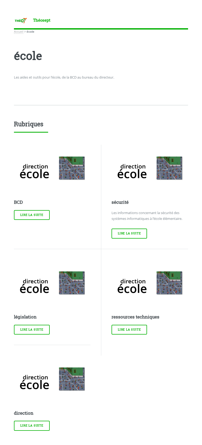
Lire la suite (31, 215)
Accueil (18, 31)
